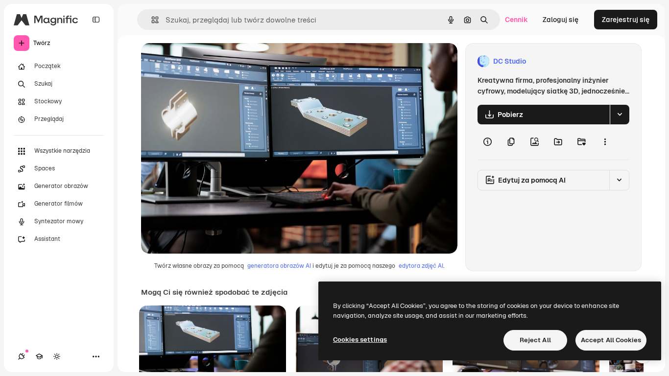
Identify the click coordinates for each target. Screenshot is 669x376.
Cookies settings (360, 339)
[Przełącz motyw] (57, 356)
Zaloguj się (560, 19)
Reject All (535, 340)
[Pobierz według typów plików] (619, 114)
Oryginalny (208, 61)
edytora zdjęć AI (421, 266)
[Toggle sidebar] (96, 19)
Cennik (516, 19)
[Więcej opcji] (605, 142)
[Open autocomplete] (151, 20)
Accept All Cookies (611, 340)
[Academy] (39, 356)
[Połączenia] (21, 356)
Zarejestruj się (625, 19)
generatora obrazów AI (279, 266)
